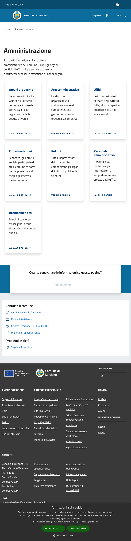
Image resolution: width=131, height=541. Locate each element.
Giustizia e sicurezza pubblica (77, 407)
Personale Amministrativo (16, 428)
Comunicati (104, 405)
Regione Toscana (14, 4)
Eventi (101, 432)
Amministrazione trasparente (75, 466)
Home (7, 29)
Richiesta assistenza (45, 486)
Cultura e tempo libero (46, 405)
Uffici (5, 411)
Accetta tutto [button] (53, 528)
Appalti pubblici (42, 422)
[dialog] (65, 522)
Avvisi (101, 411)
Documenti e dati (11, 434)
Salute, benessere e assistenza (76, 433)
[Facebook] (105, 15)
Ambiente (71, 425)
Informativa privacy (76, 474)
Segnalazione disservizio (47, 474)
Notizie (102, 399)
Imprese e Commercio (45, 416)
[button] (65, 535)
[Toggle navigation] (6, 15)
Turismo (38, 434)
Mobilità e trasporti (44, 440)
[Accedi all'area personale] (117, 4)
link (96, 521)
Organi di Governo (12, 399)
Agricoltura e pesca (76, 447)
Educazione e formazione (79, 399)
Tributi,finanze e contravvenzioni (75, 417)
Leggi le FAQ (40, 480)
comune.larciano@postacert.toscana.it (23, 502)
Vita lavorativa (42, 411)
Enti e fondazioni (11, 416)
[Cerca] (124, 15)
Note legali (72, 480)
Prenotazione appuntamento (42, 466)
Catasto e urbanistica (45, 428)
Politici (5, 422)
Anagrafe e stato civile (46, 399)
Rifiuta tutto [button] (78, 528)
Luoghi (102, 427)
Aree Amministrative (13, 405)
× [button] (127, 506)
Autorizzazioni (74, 441)
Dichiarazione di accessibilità (74, 488)
